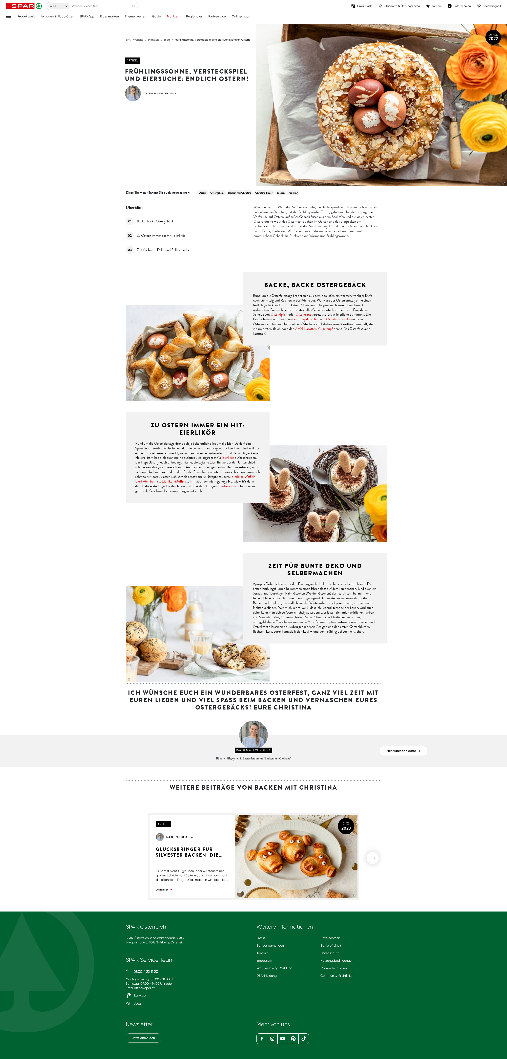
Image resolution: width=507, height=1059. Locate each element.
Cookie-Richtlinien (333, 968)
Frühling (293, 193)
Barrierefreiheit (330, 945)
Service (139, 995)
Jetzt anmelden (143, 1038)
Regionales (194, 16)
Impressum (264, 960)
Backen (280, 193)
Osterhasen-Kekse (339, 319)
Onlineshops (241, 16)
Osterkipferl (279, 314)
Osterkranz (303, 314)
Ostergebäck (217, 193)
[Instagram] (272, 1038)
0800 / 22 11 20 (145, 971)
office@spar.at (144, 988)
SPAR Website (134, 39)
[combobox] (59, 6)
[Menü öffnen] (10, 16)
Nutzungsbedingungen (336, 960)
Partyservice (217, 16)
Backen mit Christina (239, 193)
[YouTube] (282, 1038)
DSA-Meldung (266, 976)
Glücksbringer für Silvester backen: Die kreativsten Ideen (187, 852)
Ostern (202, 193)
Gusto (156, 16)
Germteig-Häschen (305, 319)
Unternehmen (330, 938)
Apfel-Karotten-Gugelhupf (314, 328)
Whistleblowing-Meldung (274, 968)
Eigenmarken (109, 16)
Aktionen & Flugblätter (57, 16)
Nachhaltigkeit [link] (492, 6)
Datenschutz (329, 953)
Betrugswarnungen (270, 945)
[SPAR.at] (24, 6)
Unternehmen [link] (462, 6)
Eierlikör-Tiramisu (147, 481)
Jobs (137, 1003)
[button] (373, 858)
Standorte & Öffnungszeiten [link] (402, 6)
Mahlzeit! (173, 16)
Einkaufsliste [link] (365, 6)
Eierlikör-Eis (227, 486)
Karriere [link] (437, 6)
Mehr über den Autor (401, 751)
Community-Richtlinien (336, 976)
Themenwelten (135, 16)
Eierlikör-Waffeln (243, 476)
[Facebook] (261, 1038)
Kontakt (262, 953)
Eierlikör (228, 457)
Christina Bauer (264, 193)
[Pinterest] (293, 1038)
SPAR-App (86, 16)
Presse (261, 938)
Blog (167, 39)
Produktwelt (26, 16)
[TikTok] (303, 1038)
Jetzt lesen (162, 889)
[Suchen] (134, 6)
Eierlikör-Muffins (174, 481)
